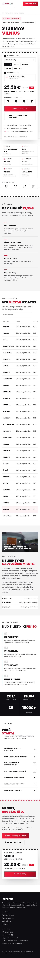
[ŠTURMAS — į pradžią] (7, 3)
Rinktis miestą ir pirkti (15, 836)
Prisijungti (5, 924)
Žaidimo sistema (7, 918)
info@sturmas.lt (28, 736)
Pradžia (5, 13)
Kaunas (16, 64)
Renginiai (13, 13)
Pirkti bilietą (30, 3)
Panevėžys (18, 68)
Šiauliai (8, 68)
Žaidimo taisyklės (13, 842)
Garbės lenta (6, 921)
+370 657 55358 (20, 738)
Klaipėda (25, 64)
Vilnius (8, 64)
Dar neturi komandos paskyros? (17, 116)
